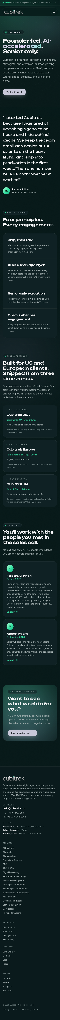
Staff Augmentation (12, 905)
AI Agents (7, 852)
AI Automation (9, 856)
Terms (15, 1009)
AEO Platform (9, 927)
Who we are (9, 951)
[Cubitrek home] (13, 12)
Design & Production (13, 900)
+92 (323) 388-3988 (14, 816)
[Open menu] (54, 12)
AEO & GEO (8, 868)
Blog (5, 960)
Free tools (8, 931)
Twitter (6, 982)
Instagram (7, 986)
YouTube (7, 990)
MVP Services (9, 896)
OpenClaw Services (12, 860)
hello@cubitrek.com (14, 808)
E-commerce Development (16, 892)
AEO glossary (9, 935)
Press (5, 964)
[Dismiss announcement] (55, 2)
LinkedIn (11, 612)
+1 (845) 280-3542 (13, 813)
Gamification (9, 909)
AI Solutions (8, 848)
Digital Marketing (11, 872)
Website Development (13, 880)
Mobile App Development (15, 888)
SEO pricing (8, 939)
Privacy (6, 1009)
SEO (5, 864)
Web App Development (14, 884)
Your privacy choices (29, 1009)
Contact (6, 956)
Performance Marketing (14, 876)
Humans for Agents (12, 913)
